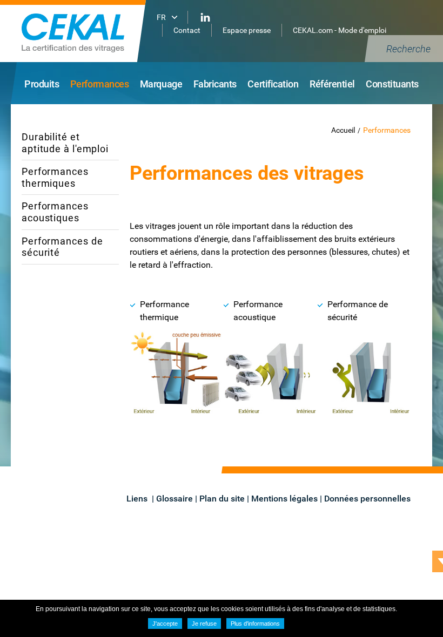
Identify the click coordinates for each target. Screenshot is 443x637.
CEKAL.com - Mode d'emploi (339, 30)
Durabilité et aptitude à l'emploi (65, 142)
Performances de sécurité (62, 247)
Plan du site (222, 498)
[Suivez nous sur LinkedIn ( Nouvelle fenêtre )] (205, 17)
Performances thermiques (55, 177)
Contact (186, 30)
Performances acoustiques (55, 211)
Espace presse (247, 30)
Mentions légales (284, 498)
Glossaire (174, 498)
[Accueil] (86, 31)
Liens (138, 498)
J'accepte (165, 623)
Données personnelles (367, 498)
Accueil (343, 130)
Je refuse (204, 623)
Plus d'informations (255, 623)
